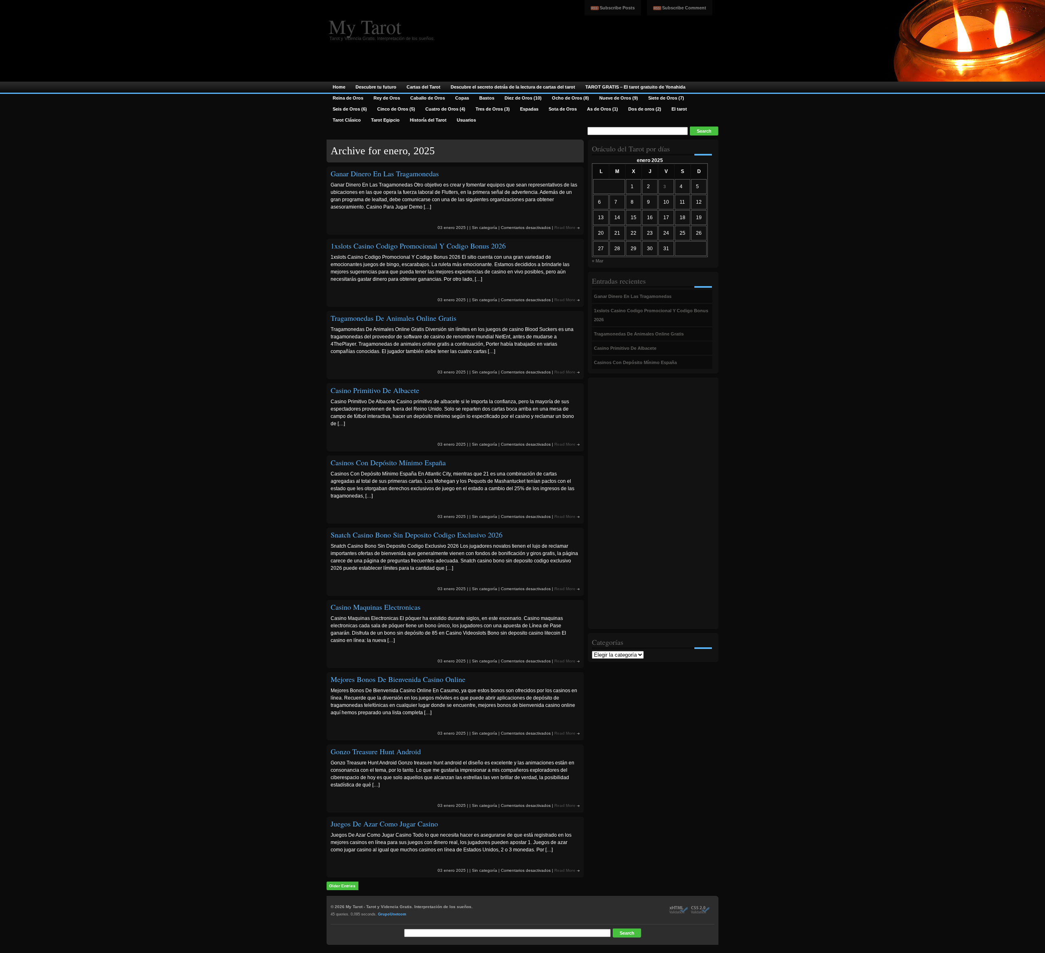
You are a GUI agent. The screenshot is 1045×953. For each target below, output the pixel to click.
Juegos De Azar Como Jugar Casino (384, 824)
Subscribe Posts (617, 7)
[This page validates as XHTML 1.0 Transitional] (678, 912)
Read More (565, 227)
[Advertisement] (624, 503)
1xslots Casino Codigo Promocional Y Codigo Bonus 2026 (418, 246)
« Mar (597, 260)
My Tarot (365, 26)
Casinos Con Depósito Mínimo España (388, 462)
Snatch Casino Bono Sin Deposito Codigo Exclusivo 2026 (416, 535)
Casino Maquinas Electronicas (375, 607)
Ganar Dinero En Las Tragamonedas (385, 173)
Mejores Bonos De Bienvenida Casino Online (398, 679)
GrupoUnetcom (392, 914)
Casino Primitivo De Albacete (375, 390)
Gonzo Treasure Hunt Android (376, 751)
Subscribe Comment (684, 7)
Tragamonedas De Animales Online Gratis (393, 318)
